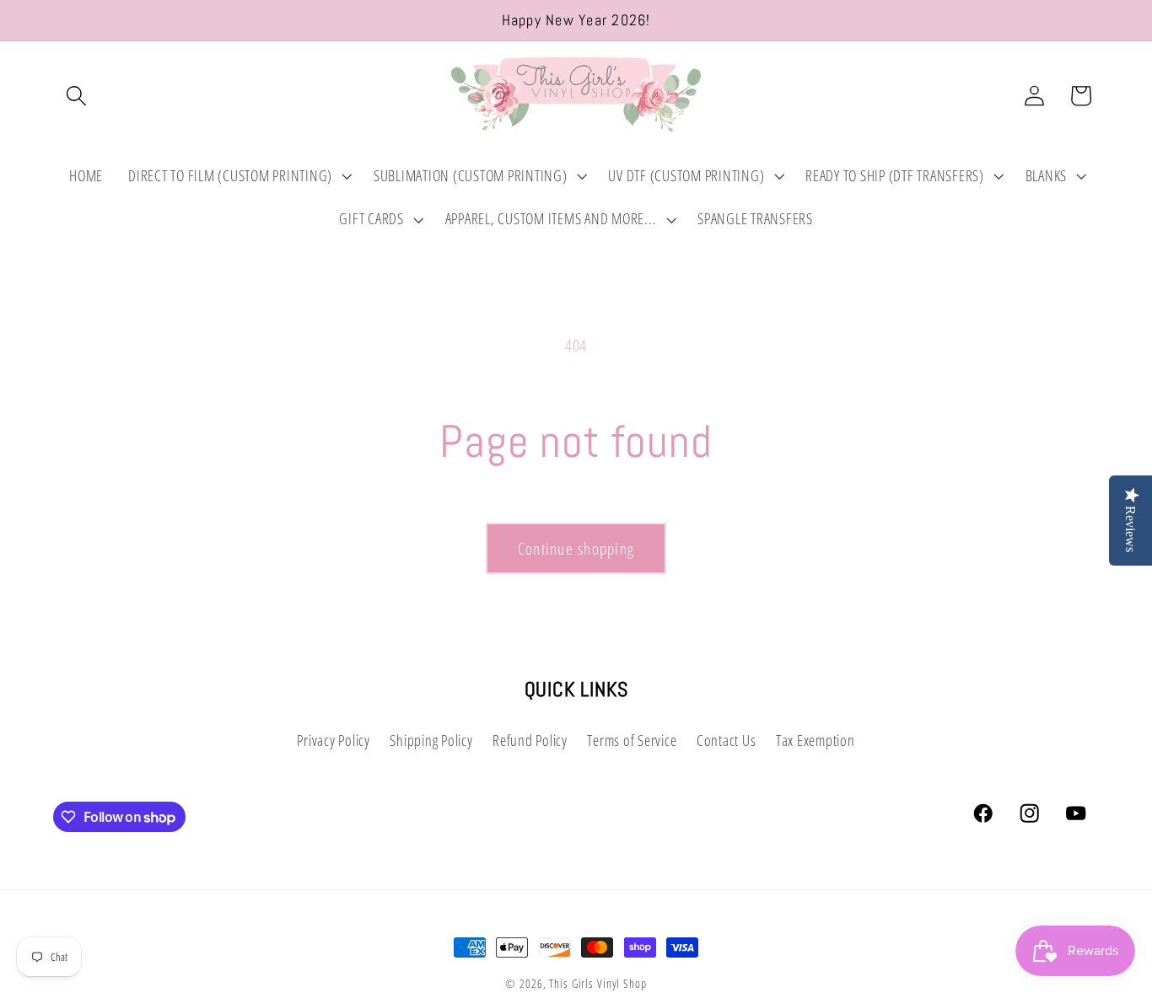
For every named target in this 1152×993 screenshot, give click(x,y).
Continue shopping (576, 548)
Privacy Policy (333, 741)
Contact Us (726, 741)
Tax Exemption (815, 741)
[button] (76, 95)
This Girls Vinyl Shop (597, 983)
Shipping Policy (431, 741)
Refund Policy (530, 741)
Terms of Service (631, 741)
